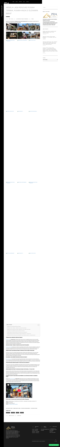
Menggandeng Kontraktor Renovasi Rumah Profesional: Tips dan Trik (19, 333)
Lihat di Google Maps (52, 432)
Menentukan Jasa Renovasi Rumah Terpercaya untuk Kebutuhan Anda (18, 329)
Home (13, 1)
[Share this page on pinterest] (13, 412)
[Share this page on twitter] (17, 412)
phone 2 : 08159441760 (35, 430)
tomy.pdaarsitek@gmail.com (45, 429)
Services (20, 1)
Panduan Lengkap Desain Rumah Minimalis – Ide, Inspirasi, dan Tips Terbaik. (49, 37)
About (17, 1)
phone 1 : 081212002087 (35, 429)
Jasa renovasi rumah (34, 408)
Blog (24, 1)
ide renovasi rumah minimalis (25, 408)
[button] (54, 445)
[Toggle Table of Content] (38, 325)
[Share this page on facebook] (8, 412)
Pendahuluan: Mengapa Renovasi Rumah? (14, 326)
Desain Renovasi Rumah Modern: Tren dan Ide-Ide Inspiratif (17, 332)
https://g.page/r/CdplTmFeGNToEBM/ (13, 404)
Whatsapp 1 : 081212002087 (35, 431)
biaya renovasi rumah (9, 408)
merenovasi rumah (12, 378)
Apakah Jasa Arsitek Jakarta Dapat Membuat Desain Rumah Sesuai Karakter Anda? (49, 32)
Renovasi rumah (8, 339)
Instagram (42, 430)
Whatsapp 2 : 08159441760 (35, 432)
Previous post (11, 415)
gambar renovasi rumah (17, 408)
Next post (19, 415)
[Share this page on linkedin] (22, 412)
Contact (27, 1)
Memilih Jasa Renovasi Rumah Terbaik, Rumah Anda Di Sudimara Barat (1, 11)
